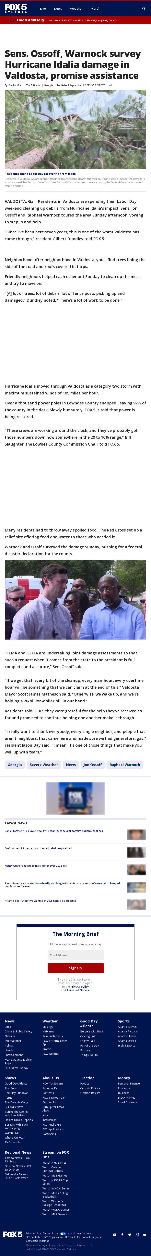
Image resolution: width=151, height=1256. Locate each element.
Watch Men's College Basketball (55, 1194)
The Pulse (11, 1088)
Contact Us (49, 1102)
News (71, 764)
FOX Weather (50, 1054)
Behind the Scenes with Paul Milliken (16, 1113)
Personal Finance (129, 1083)
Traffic (46, 1049)
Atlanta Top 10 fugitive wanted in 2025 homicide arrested (40, 900)
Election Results (90, 1093)
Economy (124, 1088)
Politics (9, 1045)
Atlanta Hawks (127, 1036)
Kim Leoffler (15, 85)
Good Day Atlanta (89, 1023)
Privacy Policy (80, 986)
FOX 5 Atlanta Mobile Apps (18, 1061)
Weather (50, 1021)
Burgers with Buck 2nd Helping (16, 1126)
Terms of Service (78, 990)
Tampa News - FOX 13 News (17, 1159)
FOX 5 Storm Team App (54, 1042)
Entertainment (14, 1055)
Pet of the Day (89, 1045)
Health (9, 1050)
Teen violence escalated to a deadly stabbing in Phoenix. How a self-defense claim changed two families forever (62, 885)
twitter (130, 1235)
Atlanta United (127, 1041)
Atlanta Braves (127, 1027)
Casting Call (87, 1036)
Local (8, 1027)
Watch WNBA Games (56, 1209)
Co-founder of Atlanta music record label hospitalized (38, 848)
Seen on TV (49, 1088)
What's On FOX (14, 1137)
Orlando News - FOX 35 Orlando (18, 1167)
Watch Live (12, 1133)
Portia (8, 1097)
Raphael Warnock (125, 764)
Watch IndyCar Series (55, 1188)
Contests (48, 1093)
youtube (115, 1235)
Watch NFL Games (54, 1162)
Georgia (48, 85)
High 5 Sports (126, 1045)
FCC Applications (53, 1129)
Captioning (49, 1134)
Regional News (18, 1152)
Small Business (127, 1102)
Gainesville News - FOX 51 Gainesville (16, 1176)
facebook (122, 1235)
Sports (124, 1021)
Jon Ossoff (93, 764)
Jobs (45, 1115)
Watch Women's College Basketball (54, 1203)
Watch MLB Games (54, 1175)
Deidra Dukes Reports (19, 1120)
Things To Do (89, 1055)
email (145, 1235)
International (13, 1041)
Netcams (48, 1031)
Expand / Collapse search (144, 8)
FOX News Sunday (16, 1068)
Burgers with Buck (91, 1031)
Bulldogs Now (14, 1107)
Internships (49, 1120)
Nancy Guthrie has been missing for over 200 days (36, 865)
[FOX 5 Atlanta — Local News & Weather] (18, 8)
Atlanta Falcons (128, 1031)
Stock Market (126, 1097)
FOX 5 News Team (54, 1097)
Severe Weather (44, 764)
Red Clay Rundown (17, 1093)
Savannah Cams (52, 1036)
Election (87, 1078)
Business (123, 1093)
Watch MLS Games (54, 1214)
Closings (47, 1027)
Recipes (85, 1050)
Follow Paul (87, 1041)
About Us (50, 1078)
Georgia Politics (90, 1088)
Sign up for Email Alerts (53, 1108)
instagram (137, 1235)
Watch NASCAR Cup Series (55, 1182)
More (94, 8)
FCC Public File (51, 1124)
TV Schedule (12, 1142)
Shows (10, 1078)
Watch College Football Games (52, 1169)
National (10, 1036)
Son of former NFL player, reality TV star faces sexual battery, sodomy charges (54, 831)
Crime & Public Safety (18, 1031)
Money (124, 1078)
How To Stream (52, 1083)
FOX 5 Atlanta (33, 85)
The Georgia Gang (16, 1102)
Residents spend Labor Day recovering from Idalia (40, 174)
